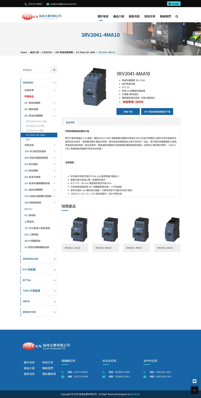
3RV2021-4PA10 (134, 247)
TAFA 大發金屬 (31, 291)
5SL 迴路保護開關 (33, 190)
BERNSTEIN (29, 312)
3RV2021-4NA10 (103, 247)
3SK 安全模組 (31, 164)
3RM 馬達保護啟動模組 (36, 158)
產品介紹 (118, 16)
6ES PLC (28, 209)
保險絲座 (29, 145)
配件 (28, 139)
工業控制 (29, 222)
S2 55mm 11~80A (35, 130)
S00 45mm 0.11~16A (36, 121)
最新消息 (134, 16)
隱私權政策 (49, 374)
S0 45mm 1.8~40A (35, 125)
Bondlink (135, 394)
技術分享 (149, 16)
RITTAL (27, 280)
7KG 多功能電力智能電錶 (37, 228)
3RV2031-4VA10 (165, 247)
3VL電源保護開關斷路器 (36, 247)
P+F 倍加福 (29, 270)
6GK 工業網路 (31, 235)
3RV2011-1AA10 (72, 247)
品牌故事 (29, 90)
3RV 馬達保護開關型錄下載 (157, 111)
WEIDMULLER (30, 259)
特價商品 (29, 97)
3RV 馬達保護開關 (33, 116)
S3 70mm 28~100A (35, 134)
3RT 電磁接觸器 (32, 103)
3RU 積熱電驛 (31, 109)
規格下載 (128, 111)
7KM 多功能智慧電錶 (35, 151)
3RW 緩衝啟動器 (32, 203)
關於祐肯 (103, 16)
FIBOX (26, 301)
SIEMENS (28, 83)
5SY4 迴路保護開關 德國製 (38, 196)
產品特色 (70, 122)
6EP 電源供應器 (32, 177)
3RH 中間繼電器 (32, 241)
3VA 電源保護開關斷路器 (37, 183)
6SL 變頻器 (30, 215)
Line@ (175, 3)
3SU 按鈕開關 (31, 171)
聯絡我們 (165, 16)
